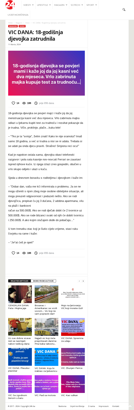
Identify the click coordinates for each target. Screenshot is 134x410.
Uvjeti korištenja (18, 14)
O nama (91, 406)
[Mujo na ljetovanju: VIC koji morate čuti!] (73, 294)
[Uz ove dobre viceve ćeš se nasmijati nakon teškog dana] (20, 327)
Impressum (104, 406)
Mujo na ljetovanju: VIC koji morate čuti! (72, 306)
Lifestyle (42, 5)
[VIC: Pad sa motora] (46, 384)
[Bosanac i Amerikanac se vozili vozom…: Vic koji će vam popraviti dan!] (46, 294)
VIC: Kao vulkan (69, 395)
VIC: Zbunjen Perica (71, 368)
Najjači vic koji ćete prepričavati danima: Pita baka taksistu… (46, 341)
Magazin (59, 5)
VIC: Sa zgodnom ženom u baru (17, 396)
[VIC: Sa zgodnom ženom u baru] (20, 384)
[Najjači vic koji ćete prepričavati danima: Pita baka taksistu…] (46, 327)
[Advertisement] (46, 265)
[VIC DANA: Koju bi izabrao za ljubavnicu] (46, 357)
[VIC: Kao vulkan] (73, 384)
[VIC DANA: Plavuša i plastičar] (20, 357)
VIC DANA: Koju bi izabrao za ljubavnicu (46, 369)
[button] (123, 9)
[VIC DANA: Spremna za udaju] (73, 327)
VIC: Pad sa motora (45, 395)
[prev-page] (79, 281)
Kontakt (115, 406)
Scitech (75, 5)
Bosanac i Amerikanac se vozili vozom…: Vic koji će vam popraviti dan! (46, 309)
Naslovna (62, 406)
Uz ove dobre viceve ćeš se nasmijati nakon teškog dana (19, 341)
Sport (90, 5)
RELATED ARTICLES (19, 281)
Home (10, 23)
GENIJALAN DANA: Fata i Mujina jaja (18, 306)
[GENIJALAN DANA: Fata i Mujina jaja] (20, 294)
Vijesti (27, 5)
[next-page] (83, 281)
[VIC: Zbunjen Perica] (73, 357)
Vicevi (27, 23)
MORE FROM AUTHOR (43, 281)
